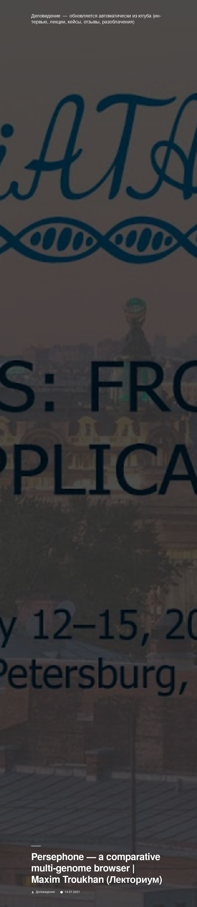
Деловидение (45, 15)
